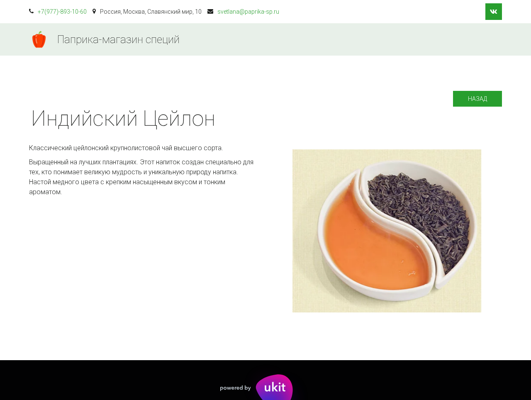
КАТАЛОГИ (305, 39)
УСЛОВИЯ (354, 39)
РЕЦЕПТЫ (402, 39)
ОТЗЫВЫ (448, 39)
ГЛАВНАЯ (257, 39)
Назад (477, 98)
